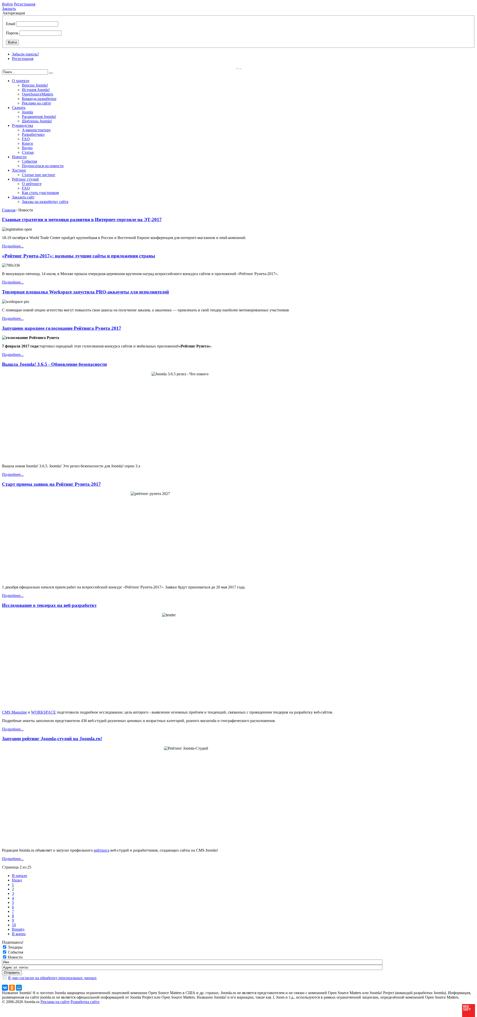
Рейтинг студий (25, 179)
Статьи (28, 152)
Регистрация (24, 4)
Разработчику (33, 134)
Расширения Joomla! (39, 116)
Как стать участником (40, 193)
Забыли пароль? (25, 54)
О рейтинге (31, 184)
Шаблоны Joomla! (37, 121)
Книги (27, 143)
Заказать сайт (23, 197)
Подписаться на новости (43, 166)
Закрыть (9, 8)
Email (10, 24)
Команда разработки (39, 99)
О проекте (20, 81)
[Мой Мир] (19, 988)
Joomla (27, 112)
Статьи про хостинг (38, 175)
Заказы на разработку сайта (45, 201)
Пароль (12, 33)
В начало (19, 875)
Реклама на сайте (36, 103)
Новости (19, 157)
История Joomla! (36, 90)
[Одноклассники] (12, 988)
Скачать (18, 107)
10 (14, 925)
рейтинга (101, 850)
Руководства (22, 125)
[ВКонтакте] (5, 988)
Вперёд (18, 929)
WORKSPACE (43, 712)
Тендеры (15, 947)
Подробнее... (13, 246)
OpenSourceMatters (37, 94)
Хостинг (19, 170)
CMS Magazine (14, 712)
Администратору (36, 130)
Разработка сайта (85, 1002)
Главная (8, 210)
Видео (27, 148)
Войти (7, 4)
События (29, 161)
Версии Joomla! (35, 85)
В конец (19, 934)
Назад (17, 880)
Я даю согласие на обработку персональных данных (52, 978)
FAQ (26, 139)
